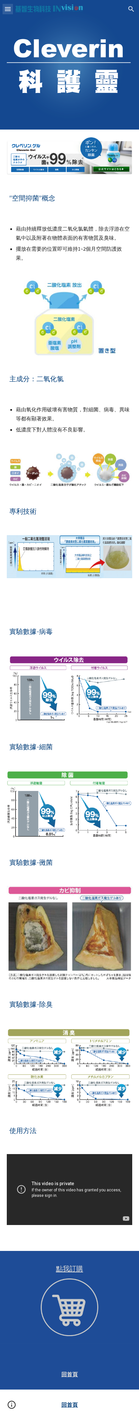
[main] (70, 198)
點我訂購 (69, 1268)
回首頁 (69, 1374)
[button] (8, 9)
